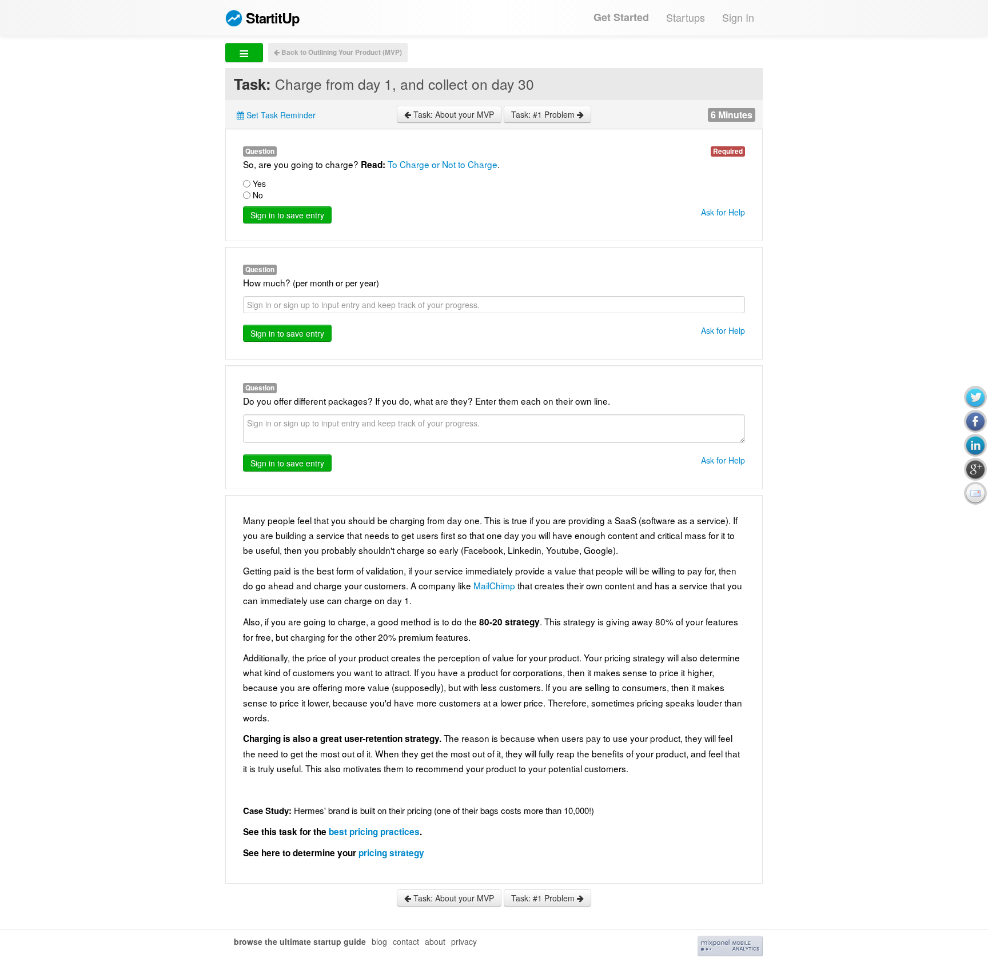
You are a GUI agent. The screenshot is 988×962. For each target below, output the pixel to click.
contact (406, 941)
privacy (464, 941)
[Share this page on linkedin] (975, 445)
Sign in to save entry (287, 215)
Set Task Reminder (280, 115)
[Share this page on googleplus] (975, 469)
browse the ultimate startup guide (300, 941)
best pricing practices (374, 831)
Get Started (621, 17)
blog (379, 941)
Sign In (738, 17)
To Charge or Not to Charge (442, 164)
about (435, 941)
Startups (685, 17)
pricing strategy (391, 853)
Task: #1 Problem (544, 114)
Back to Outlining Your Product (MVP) (341, 52)
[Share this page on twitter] (975, 397)
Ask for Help (723, 212)
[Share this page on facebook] (975, 421)
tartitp (273, 17)
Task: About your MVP (452, 114)
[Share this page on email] (975, 493)
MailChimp (495, 585)
